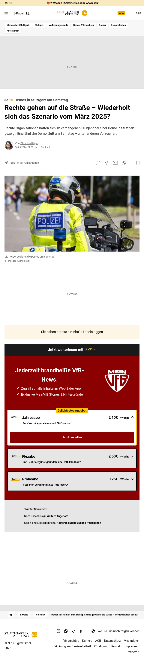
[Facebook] (81, 631)
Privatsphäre (70, 640)
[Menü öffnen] (6, 13)
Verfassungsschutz (58, 25)
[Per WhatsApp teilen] (124, 163)
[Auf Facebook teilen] (106, 162)
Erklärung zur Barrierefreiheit (72, 646)
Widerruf (134, 652)
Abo (121, 13)
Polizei (102, 25)
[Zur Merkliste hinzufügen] (137, 163)
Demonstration (118, 25)
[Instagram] (59, 631)
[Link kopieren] (97, 163)
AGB (98, 640)
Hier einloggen (92, 332)
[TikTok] (74, 631)
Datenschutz (112, 640)
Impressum (132, 646)
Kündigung (101, 646)
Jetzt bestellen (72, 437)
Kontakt (116, 646)
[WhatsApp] (66, 631)
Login (137, 12)
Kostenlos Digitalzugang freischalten (79, 522)
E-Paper (19, 13)
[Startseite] (11, 615)
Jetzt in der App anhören (24, 162)
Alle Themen (13, 30)
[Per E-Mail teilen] (115, 162)
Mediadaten (132, 640)
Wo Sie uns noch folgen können (119, 631)
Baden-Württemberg (83, 25)
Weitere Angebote (57, 516)
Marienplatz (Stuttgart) (18, 25)
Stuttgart (39, 25)
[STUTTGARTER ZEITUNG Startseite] (72, 13)
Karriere (87, 640)
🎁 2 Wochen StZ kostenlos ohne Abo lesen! (73, 3)
